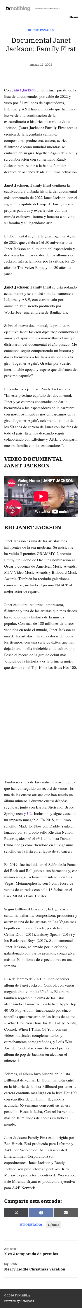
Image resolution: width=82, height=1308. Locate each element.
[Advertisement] (41, 718)
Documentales (41, 30)
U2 (29, 813)
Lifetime (53, 1224)
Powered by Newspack (19, 1301)
